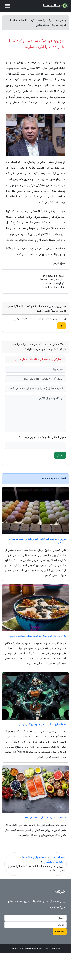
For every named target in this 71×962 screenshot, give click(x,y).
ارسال (60, 455)
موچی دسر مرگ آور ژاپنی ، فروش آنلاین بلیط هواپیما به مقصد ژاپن (37, 541)
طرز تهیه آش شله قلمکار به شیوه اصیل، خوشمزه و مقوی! (37, 636)
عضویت (59, 931)
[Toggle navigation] (7, 5)
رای (61, 325)
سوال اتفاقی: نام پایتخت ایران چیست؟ (42, 437)
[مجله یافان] (55, 5)
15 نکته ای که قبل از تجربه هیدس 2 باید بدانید (42, 724)
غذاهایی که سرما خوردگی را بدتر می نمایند (44, 818)
